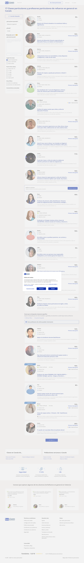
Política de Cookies (53, 284)
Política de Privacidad (28, 285)
